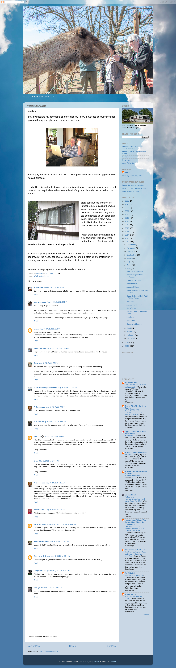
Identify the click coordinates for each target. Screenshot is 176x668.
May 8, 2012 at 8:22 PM (54, 437)
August (130, 258)
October (130, 251)
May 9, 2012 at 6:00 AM (66, 524)
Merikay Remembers (130, 191)
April (129, 328)
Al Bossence (39, 407)
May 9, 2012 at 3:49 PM (60, 571)
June (129, 265)
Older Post (110, 646)
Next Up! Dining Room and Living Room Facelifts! (135, 500)
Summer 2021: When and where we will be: (132, 148)
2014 (127, 235)
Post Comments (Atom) (48, 651)
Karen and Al (39, 510)
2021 (127, 211)
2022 (127, 208)
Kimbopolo (38, 287)
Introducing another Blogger (135, 276)
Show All (146, 614)
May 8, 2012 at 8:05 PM (56, 422)
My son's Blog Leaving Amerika (135, 188)
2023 (127, 204)
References (127, 160)
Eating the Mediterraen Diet (133, 185)
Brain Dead (129, 436)
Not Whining (131, 308)
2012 (127, 242)
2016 (127, 228)
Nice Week (131, 320)
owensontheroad (41, 348)
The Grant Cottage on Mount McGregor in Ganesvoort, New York (135, 554)
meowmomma (40, 302)
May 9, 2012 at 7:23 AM (59, 541)
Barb (36, 363)
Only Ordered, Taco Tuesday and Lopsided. (135, 386)
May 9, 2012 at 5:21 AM (55, 510)
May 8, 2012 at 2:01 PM (59, 348)
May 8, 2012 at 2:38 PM (67, 387)
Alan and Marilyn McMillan (45, 387)
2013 (127, 238)
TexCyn (37, 588)
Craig (36, 461)
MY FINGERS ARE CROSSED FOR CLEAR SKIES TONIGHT (134, 412)
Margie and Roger (41, 571)
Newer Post (33, 646)
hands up (130, 317)
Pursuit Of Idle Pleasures (136, 453)
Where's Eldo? (131, 594)
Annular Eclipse (133, 287)
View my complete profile (132, 176)
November (131, 248)
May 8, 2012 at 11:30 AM (54, 287)
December (131, 245)
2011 (127, 343)
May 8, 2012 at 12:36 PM (50, 329)
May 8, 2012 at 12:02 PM (57, 302)
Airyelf (96, 661)
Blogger (113, 661)
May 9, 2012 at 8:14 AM (60, 556)
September (132, 255)
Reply (36, 294)
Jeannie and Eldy (41, 541)
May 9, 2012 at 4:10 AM (55, 483)
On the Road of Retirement (131, 496)
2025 (127, 201)
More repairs (132, 284)
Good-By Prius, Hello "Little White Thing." (138, 297)
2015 (127, 232)
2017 (127, 225)
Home (72, 646)
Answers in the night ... (136, 305)
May (129, 268)
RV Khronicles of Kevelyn (45, 524)
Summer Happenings (133, 476)
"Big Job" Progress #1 (135, 271)
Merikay (37, 437)
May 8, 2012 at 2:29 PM (48, 363)
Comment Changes (134, 324)
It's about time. (131, 383)
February (131, 335)
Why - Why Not (128, 163)
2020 (127, 215)
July (129, 262)
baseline (128, 455)
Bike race (130, 302)
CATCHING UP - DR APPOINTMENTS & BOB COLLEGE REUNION (134, 528)
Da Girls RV (130, 573)
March (130, 332)
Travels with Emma (42, 556)
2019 (127, 218)
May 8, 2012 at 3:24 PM (55, 407)
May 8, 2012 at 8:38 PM (49, 461)
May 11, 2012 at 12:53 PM (51, 588)
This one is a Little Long (134, 575)
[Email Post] (59, 273)
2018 (127, 221)
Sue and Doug (40, 422)
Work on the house (41, 276)
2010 (127, 346)
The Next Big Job (134, 280)
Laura (36, 329)
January (130, 338)
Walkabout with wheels (135, 550)
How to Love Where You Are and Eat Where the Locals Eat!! (135, 522)
